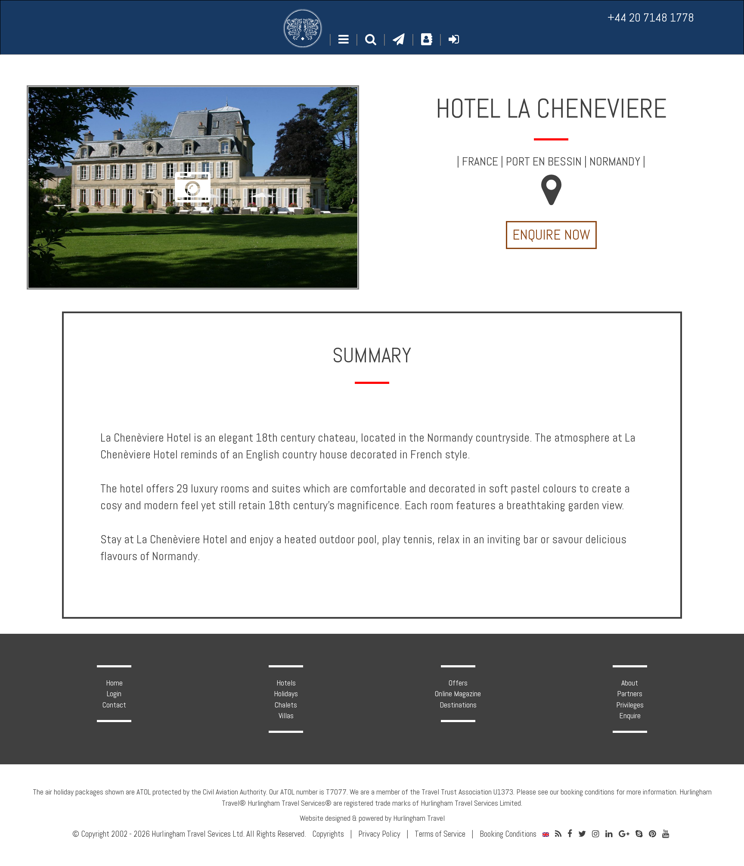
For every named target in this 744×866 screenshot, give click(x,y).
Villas (286, 715)
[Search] (370, 40)
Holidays (286, 693)
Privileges (630, 705)
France (480, 161)
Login (114, 693)
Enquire (630, 715)
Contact (114, 705)
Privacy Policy (379, 834)
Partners (629, 693)
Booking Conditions (508, 834)
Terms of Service (440, 834)
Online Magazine (458, 693)
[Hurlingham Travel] (302, 28)
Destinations (458, 705)
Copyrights (328, 834)
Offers (458, 683)
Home (114, 683)
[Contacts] (426, 39)
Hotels (286, 683)
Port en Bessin (544, 161)
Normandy (614, 161)
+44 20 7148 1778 (651, 17)
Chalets (286, 705)
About (629, 683)
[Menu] (343, 40)
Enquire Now (551, 235)
